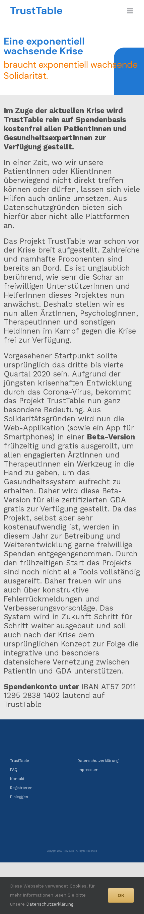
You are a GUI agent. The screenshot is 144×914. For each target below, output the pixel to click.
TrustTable (19, 761)
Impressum (87, 770)
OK (121, 895)
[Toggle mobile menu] (130, 10)
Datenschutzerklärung (98, 761)
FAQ (13, 770)
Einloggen (19, 797)
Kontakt (17, 779)
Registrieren (21, 788)
